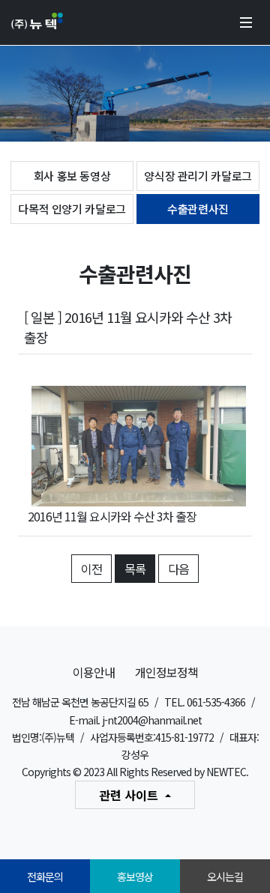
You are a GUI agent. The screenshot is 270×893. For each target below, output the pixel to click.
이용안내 (94, 672)
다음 (178, 569)
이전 (91, 569)
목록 (135, 569)
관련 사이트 (130, 795)
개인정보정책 (166, 672)
